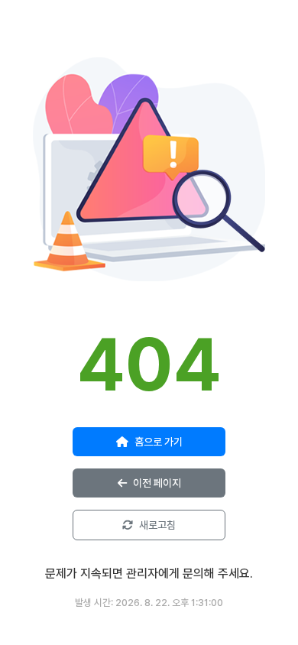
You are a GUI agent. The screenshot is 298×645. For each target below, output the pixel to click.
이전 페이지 (157, 483)
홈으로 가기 (158, 442)
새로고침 (157, 525)
